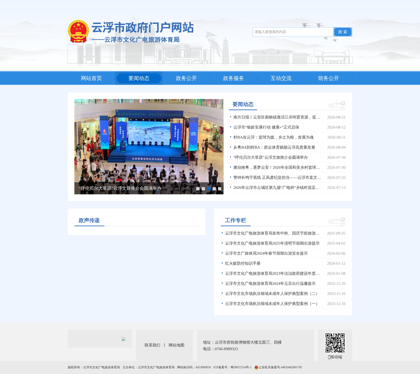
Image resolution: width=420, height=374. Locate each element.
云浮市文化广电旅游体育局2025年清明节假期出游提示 (272, 243)
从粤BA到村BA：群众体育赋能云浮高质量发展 (274, 147)
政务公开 (186, 78)
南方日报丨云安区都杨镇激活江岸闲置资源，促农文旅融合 (284, 117)
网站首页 (91, 78)
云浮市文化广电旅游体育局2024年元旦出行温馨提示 (270, 283)
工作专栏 (235, 220)
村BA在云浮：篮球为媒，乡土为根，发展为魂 (273, 137)
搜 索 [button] (342, 32)
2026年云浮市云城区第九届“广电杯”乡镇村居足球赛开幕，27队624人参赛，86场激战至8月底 (288, 187)
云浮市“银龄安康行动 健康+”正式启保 (266, 127)
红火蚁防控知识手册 (243, 263)
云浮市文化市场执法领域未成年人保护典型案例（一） (272, 303)
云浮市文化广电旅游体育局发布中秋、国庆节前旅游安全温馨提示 (282, 233)
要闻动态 (138, 78)
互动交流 (281, 78)
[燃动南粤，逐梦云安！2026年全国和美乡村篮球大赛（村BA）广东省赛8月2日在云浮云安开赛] (149, 146)
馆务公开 (328, 78)
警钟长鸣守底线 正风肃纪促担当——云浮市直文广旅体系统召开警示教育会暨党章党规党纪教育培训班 (288, 177)
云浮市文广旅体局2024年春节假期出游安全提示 (266, 253)
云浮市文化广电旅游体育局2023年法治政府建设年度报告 (274, 273)
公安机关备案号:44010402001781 (280, 367)
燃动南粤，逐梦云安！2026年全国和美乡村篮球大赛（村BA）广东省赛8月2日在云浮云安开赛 (131, 188)
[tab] (89, 220)
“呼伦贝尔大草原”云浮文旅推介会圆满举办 (270, 157)
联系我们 (152, 345)
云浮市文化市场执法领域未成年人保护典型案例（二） (272, 293)
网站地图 (176, 345)
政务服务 (233, 78)
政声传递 (89, 220)
